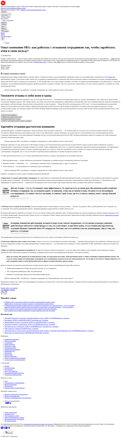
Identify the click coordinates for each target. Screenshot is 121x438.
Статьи (7, 43)
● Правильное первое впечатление (12, 117)
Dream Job (111, 77)
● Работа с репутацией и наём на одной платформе (16, 121)
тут (77, 237)
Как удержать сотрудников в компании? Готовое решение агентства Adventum (30, 310)
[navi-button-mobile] (3, 38)
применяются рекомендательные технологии (38, 424)
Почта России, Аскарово (47, 324)
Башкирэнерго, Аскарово (85, 331)
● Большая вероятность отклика (11, 119)
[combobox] (9, 432)
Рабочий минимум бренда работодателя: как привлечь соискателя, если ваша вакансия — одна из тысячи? (39, 307)
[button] (3, 33)
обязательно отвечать (112, 215)
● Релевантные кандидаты (9, 115)
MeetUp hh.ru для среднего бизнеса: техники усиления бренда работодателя (29, 304)
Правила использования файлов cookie (33, 10)
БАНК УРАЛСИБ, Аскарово (40, 333)
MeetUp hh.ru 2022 (41, 62)
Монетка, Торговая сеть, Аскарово (47, 326)
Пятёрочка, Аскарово (62, 318)
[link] (4, 28)
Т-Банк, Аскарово (32, 328)
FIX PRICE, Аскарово (47, 322)
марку (71, 261)
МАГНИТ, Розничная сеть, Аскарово (36, 320)
